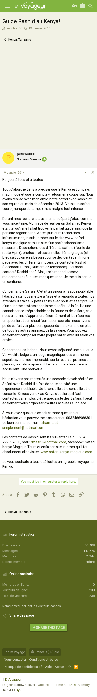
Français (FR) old (46, 652)
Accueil (60, 667)
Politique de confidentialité (23, 667)
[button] (7, 6)
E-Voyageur (13, 679)
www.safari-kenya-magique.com (66, 452)
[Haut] (70, 667)
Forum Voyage (14, 652)
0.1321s (70, 685)
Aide (48, 667)
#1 (93, 172)
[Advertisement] (48, 98)
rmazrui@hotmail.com (48, 442)
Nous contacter (15, 659)
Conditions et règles (43, 659)
